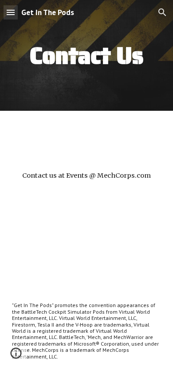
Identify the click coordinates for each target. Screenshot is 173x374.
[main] (86, 55)
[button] (10, 12)
